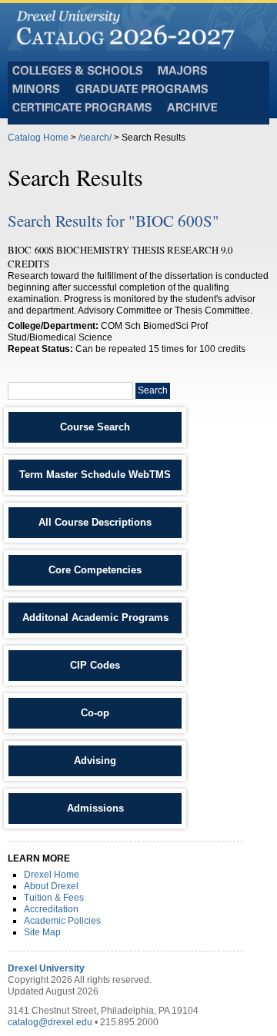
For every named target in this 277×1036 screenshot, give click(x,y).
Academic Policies (62, 920)
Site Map (42, 932)
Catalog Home (38, 137)
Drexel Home (51, 874)
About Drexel (51, 886)
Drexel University (46, 968)
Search (153, 390)
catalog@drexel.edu (50, 1022)
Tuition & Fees (54, 897)
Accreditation (51, 909)
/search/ (95, 137)
